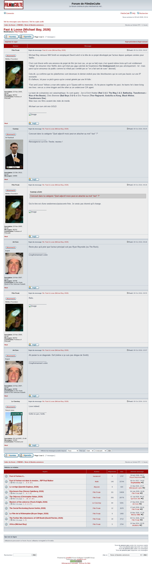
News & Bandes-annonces (34, 25)
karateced (96, 476)
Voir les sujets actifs (37, 22)
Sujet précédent (131, 42)
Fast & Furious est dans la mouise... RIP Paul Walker (31, 481)
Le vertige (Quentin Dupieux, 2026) (24, 487)
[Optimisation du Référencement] (76, 562)
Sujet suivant (142, 42)
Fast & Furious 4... (17, 476)
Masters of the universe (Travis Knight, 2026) (28, 502)
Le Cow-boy (96, 503)
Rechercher (143, 13)
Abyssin (97, 487)
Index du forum (9, 25)
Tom (25, 32)
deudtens (135, 525)
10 (31, 482)
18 (32, 498)
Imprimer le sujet (11, 42)
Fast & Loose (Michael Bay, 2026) (27, 29)
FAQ (133, 13)
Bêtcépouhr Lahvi (135, 488)
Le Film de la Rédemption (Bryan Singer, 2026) (29, 514)
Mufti (96, 481)
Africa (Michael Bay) (18, 524)
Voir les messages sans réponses (16, 22)
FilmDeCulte (125, 13)
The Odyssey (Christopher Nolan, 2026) (26, 497)
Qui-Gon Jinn (135, 498)
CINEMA (20, 25)
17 (30, 498)
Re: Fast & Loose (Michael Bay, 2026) (55, 129)
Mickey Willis (135, 515)
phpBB (68, 558)
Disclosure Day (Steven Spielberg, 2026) (27, 491)
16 (27, 498)
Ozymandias (136, 482)
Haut (6, 123)
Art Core (136, 504)
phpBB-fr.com (81, 559)
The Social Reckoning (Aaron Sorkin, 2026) (28, 508)
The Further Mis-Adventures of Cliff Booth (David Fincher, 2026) (36, 518)
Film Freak (19, 32)
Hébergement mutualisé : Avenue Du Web (76, 563)
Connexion (10, 13)
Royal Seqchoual (136, 477)
